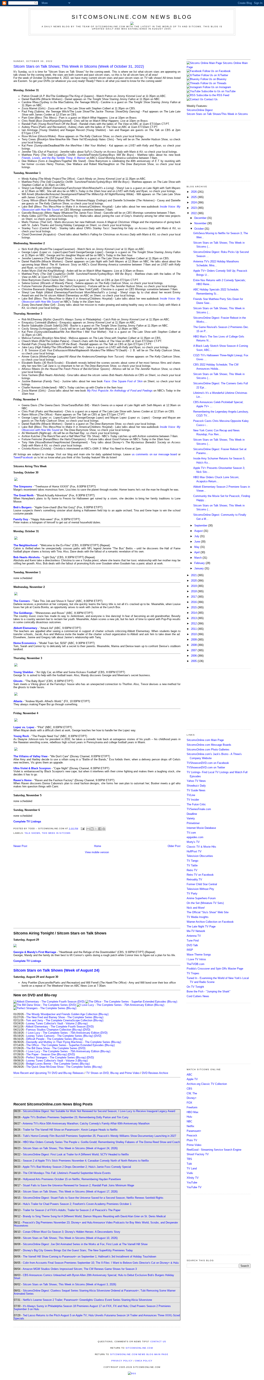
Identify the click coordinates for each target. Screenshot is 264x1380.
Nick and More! (196, 907)
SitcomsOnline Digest (200, 110)
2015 (194, 607)
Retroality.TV (194, 879)
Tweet (16, 457)
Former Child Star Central (202, 884)
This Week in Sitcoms (56, 833)
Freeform (192, 1107)
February (200, 563)
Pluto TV (192, 1140)
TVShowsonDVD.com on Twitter (206, 767)
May (197, 546)
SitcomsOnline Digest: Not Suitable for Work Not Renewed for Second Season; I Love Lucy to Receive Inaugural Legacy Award (99, 1111)
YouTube (192, 1182)
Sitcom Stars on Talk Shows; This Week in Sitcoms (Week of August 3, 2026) (69, 1284)
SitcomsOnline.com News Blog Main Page (139, 1354)
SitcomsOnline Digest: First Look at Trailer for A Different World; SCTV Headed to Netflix (76, 1154)
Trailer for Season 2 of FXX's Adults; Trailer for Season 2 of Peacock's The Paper (71, 1210)
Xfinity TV (193, 1177)
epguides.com (195, 837)
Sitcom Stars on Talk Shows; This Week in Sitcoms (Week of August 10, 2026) (70, 1238)
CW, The (192, 1093)
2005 (194, 661)
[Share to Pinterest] (104, 829)
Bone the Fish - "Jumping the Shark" (208, 991)
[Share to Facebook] (100, 829)
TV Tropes (193, 973)
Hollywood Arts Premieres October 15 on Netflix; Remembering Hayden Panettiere (72, 1179)
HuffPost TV (194, 851)
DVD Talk (192, 945)
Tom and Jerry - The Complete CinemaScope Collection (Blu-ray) (64, 1020)
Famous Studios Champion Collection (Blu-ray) (54, 1029)
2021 (194, 575)
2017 (194, 596)
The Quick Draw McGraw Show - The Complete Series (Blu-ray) (64, 1066)
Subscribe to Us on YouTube (218, 91)
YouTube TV (194, 1187)
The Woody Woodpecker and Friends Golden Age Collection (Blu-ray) (67, 1014)
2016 (194, 602)
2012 (194, 623)
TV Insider (193, 799)
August (199, 530)
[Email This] (88, 829)
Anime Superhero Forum (201, 898)
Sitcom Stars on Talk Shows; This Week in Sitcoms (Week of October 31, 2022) (78, 66)
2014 (194, 612)
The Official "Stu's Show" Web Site (208, 912)
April (197, 552)
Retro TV (192, 870)
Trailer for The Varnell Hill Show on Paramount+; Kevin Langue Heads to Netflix (70, 1129)
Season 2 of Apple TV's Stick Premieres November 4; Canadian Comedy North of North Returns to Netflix (86, 1160)
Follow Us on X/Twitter (214, 75)
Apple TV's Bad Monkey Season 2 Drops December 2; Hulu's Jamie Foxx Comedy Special (77, 1166)
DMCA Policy (143, 1361)
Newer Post (20, 846)
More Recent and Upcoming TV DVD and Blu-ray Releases (48, 1073)
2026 (194, 191)
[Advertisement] (132, 47)
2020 (194, 580)
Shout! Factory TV (198, 1154)
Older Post (174, 846)
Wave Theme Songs (199, 954)
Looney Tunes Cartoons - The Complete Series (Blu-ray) (59, 1035)
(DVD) (86, 1029)
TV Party (192, 893)
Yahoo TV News (196, 780)
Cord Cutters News (198, 996)
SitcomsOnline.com (139, 1348)
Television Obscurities (200, 855)
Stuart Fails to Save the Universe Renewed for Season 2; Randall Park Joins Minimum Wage (78, 1185)
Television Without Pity (200, 889)
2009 (194, 639)
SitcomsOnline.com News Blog (132, 17)
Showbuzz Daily (196, 785)
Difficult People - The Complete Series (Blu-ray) (54, 1038)
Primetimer (193, 823)
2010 (194, 634)
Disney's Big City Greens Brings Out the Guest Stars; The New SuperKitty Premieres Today (78, 1250)
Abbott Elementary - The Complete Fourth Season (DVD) (60, 1026)
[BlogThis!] (92, 829)
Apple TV (192, 1079)
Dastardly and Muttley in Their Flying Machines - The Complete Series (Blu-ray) (73, 1042)
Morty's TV (193, 841)
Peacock (192, 1135)
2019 (194, 585)
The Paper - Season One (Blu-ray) (46, 1054)
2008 (194, 644)
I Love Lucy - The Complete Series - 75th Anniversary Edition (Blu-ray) (68, 1051)
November (200, 223)
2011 (194, 628)
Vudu (190, 1173)
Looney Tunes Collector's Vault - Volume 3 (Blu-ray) (57, 1060)
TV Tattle (192, 865)
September (201, 525)
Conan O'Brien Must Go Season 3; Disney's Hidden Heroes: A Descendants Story (71, 1231)
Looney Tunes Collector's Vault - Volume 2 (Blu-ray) (57, 1023)
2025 (194, 197)
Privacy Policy (122, 1361)
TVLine (191, 795)
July (197, 536)
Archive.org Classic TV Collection (207, 1083)
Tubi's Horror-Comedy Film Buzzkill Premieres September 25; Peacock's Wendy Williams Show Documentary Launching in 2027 (99, 1135)
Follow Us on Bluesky (213, 79)
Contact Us (210, 99)
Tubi (189, 1163)
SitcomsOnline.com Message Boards (209, 744)
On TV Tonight (195, 986)
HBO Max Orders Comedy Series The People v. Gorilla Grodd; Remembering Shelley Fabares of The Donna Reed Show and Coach (101, 1142)
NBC (189, 1121)
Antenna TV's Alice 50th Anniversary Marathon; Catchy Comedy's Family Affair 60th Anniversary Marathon (86, 1123)
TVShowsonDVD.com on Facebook (208, 762)
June (197, 541)
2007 (194, 650)
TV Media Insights (198, 917)
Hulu (189, 1116)
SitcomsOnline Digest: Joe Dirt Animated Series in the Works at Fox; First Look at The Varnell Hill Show (85, 1244)
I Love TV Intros (196, 959)
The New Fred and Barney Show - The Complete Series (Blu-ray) (64, 1017)
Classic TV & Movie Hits (201, 846)
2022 (194, 213)
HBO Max (192, 1112)
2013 (194, 618)
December (200, 217)
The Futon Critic (196, 804)
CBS (189, 1088)
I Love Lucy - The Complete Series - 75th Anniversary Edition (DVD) (66, 1032)
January (199, 568)
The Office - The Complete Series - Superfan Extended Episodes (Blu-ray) (70, 1045)
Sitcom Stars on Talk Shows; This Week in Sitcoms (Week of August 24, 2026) (70, 1148)
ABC (189, 1074)
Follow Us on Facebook (217, 71)
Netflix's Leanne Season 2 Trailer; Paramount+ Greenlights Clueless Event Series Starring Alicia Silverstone (87, 1299)
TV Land (192, 1168)
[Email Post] (82, 828)
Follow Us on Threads (213, 83)
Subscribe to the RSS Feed (212, 95)
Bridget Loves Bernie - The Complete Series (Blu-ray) (58, 1063)
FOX (189, 1102)
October (199, 228)
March (198, 557)
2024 (194, 202)
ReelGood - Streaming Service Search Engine (214, 1149)
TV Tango (192, 860)
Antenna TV (194, 935)
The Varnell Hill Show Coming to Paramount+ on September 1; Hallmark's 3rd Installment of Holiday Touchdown (89, 1256)
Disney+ (192, 1097)
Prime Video (194, 1144)
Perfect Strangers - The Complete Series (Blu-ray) (56, 1057)
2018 (194, 591)
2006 (194, 655)
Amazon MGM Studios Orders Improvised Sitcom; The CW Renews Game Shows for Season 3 (80, 1268)
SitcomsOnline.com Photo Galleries (208, 749)
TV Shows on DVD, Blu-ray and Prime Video (112, 1073)
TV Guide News (196, 790)
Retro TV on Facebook (200, 874)
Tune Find (193, 940)
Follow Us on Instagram (217, 87)
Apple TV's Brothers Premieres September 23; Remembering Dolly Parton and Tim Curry (75, 1117)
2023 (194, 207)
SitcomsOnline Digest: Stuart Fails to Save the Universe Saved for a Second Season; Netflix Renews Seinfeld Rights (93, 1197)
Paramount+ (194, 1130)
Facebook (27, 457)
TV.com (191, 832)
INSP (190, 949)
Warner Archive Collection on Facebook (210, 921)
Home (97, 846)
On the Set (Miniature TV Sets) (205, 903)
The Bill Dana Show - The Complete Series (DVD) (55, 1048)
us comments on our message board (154, 454)
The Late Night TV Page (201, 926)
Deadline (192, 813)
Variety (191, 818)
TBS (189, 1159)
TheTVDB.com (195, 964)
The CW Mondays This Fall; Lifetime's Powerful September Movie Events (67, 1173)
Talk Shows (32, 833)
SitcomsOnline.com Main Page (205, 740)
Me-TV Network (196, 931)
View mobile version (97, 852)
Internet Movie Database (201, 827)
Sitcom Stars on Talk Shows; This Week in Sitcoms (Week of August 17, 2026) (70, 1191)
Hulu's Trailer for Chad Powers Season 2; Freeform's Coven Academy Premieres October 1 (77, 1203)
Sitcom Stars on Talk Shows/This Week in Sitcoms (217, 114)
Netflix (190, 1126)
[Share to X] (96, 829)
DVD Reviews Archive (155, 1073)
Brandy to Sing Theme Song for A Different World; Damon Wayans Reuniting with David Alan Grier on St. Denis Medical (94, 1216)
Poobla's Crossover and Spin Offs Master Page (215, 968)
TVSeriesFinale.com (199, 809)
